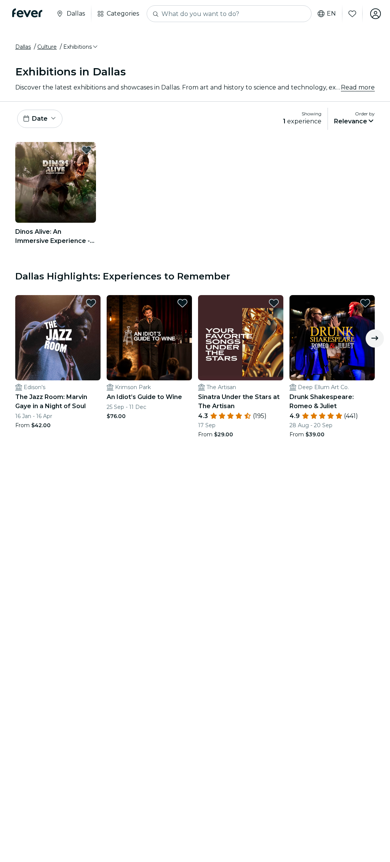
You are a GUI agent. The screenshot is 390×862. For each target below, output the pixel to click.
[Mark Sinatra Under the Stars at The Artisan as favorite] (274, 303)
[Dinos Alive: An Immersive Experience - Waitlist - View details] (55, 182)
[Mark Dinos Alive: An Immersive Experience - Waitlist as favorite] (86, 150)
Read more (358, 87)
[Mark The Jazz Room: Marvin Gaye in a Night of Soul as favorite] (91, 303)
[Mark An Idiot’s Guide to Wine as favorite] (182, 303)
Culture (47, 46)
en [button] (331, 13)
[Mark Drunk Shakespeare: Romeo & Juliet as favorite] (365, 303)
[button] (81, 47)
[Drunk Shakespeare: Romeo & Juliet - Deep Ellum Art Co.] (332, 337)
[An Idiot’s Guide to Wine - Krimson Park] (149, 337)
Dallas (23, 46)
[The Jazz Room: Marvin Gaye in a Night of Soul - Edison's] (58, 337)
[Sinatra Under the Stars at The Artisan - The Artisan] (240, 337)
